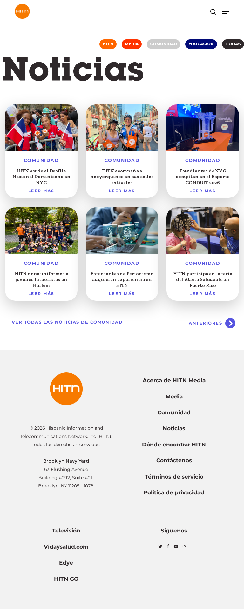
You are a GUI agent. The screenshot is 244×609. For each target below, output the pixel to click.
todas (233, 44)
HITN (108, 44)
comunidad (163, 44)
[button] (225, 12)
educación (201, 44)
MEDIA (132, 44)
